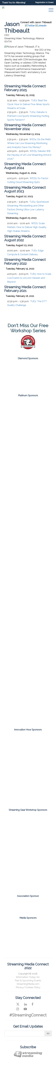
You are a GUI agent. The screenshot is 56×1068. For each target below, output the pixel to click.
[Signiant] (28, 648)
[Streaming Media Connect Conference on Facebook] (32, 1004)
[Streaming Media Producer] (28, 939)
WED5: (29, 155)
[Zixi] (28, 713)
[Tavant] (28, 670)
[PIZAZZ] (28, 783)
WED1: (27, 227)
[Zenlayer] (28, 691)
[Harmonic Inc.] (28, 383)
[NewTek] (28, 842)
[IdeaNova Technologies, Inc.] (28, 754)
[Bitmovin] (28, 453)
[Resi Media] (28, 861)
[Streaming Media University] (28, 348)
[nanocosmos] (28, 583)
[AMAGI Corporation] (28, 410)
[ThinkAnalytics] (28, 797)
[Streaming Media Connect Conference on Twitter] (17, 1004)
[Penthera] (28, 769)
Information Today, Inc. (28, 977)
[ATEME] (28, 431)
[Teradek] (28, 880)
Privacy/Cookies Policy (28, 987)
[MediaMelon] (28, 540)
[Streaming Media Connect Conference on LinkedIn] (25, 1004)
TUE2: (28, 104)
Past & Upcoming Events (28, 980)
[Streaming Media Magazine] (17, 926)
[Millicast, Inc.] (28, 561)
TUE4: (28, 116)
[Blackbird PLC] (28, 475)
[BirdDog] (28, 369)
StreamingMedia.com (28, 984)
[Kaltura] (28, 518)
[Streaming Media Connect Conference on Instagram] (17, 1009)
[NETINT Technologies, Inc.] (28, 605)
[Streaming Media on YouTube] (25, 1009)
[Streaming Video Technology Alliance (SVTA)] (28, 905)
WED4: (29, 143)
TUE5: (29, 278)
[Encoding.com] (28, 740)
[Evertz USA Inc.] (28, 823)
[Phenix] (28, 626)
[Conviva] (28, 496)
